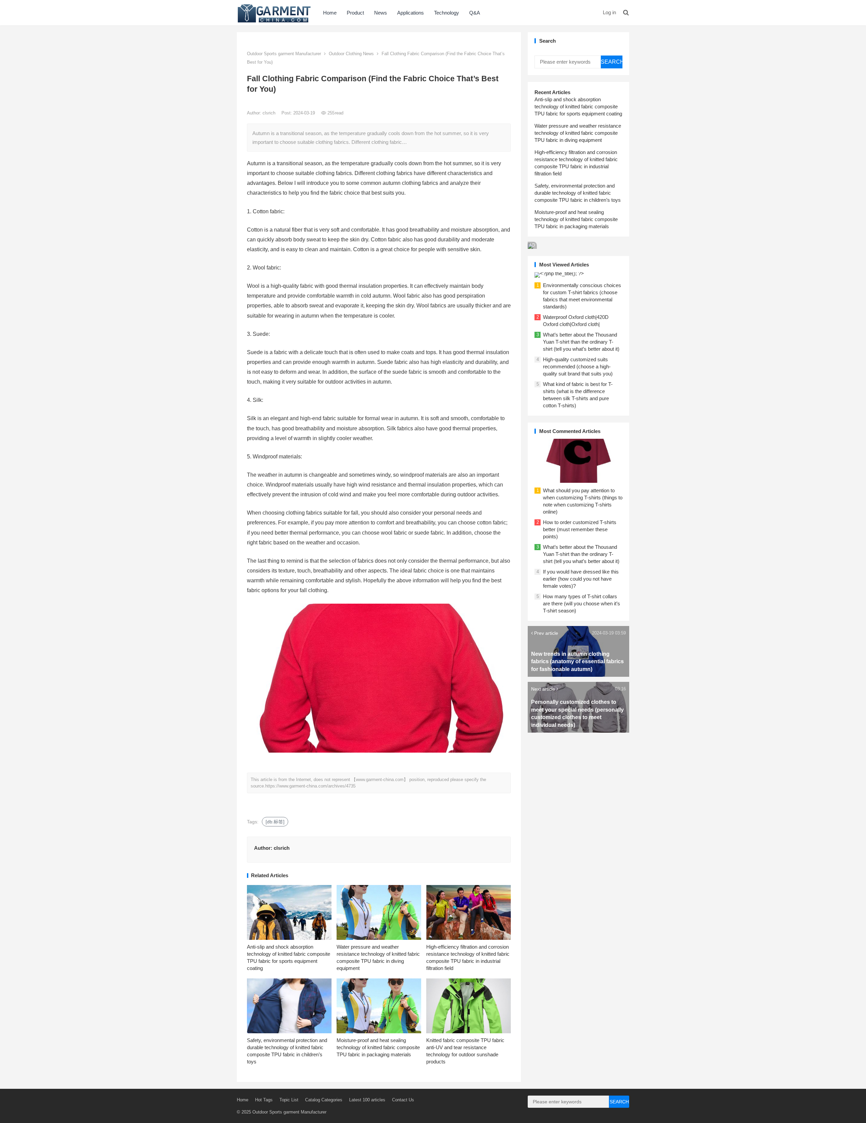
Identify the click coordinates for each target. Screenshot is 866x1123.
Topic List (288, 1099)
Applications (410, 13)
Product (355, 13)
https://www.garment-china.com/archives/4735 (310, 786)
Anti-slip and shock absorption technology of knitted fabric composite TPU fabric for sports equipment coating (578, 106)
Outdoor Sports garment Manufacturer (284, 53)
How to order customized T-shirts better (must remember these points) (579, 529)
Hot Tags (264, 1099)
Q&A (474, 13)
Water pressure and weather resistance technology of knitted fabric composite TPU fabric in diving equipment (577, 133)
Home (330, 13)
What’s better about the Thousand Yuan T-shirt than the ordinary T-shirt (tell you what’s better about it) (581, 342)
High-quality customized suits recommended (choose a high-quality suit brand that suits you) (578, 366)
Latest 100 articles (367, 1099)
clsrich (270, 112)
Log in (609, 12)
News (380, 13)
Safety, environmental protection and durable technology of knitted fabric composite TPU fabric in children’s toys (577, 193)
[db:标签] (275, 821)
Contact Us (403, 1099)
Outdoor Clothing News (351, 53)
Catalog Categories (323, 1099)
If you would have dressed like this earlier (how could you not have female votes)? (581, 579)
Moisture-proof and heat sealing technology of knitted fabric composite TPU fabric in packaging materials (378, 1047)
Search (611, 62)
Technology (446, 13)
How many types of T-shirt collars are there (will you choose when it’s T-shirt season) (581, 603)
